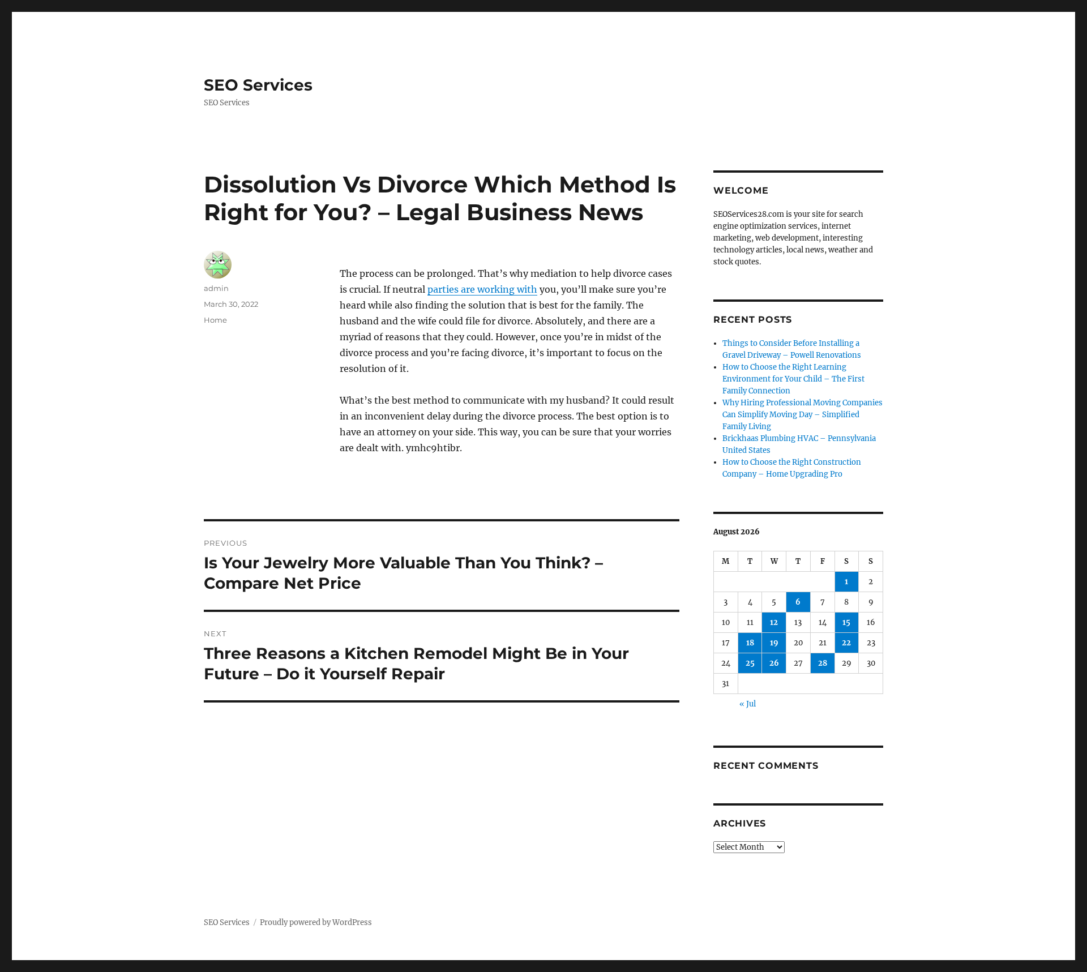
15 (846, 622)
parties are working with (482, 289)
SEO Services (258, 85)
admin (216, 288)
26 (774, 663)
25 (750, 663)
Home (215, 319)
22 (846, 643)
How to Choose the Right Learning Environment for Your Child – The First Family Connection (793, 379)
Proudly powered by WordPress (316, 922)
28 (822, 663)
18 (750, 643)
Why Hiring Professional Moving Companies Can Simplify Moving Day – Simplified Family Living (802, 414)
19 (774, 643)
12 (774, 622)
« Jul (747, 704)
